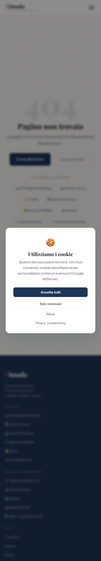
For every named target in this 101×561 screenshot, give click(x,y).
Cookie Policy (56, 323)
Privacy (40, 323)
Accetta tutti (51, 292)
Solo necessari (51, 304)
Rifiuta (50, 314)
